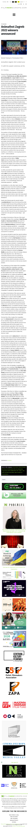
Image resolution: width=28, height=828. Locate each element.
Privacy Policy (3, 824)
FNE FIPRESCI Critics (14, 815)
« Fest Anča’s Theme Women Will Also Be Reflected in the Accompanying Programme (14, 469)
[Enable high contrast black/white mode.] (13, 2)
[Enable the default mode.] (8, 2)
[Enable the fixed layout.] (24, 2)
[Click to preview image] (14, 47)
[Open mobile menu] (14, 15)
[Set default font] (23, 4)
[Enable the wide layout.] (26, 2)
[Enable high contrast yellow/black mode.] (19, 2)
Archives (14, 822)
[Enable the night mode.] (10, 2)
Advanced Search (14, 820)
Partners (8, 824)
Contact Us (13, 824)
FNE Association (14, 816)
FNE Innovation (14, 818)
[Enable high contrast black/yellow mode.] (16, 2)
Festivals (9, 460)
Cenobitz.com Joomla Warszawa (18, 826)
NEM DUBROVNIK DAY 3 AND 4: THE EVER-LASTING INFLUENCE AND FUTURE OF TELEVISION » (13, 472)
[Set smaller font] (21, 4)
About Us (18, 824)
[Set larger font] (26, 4)
